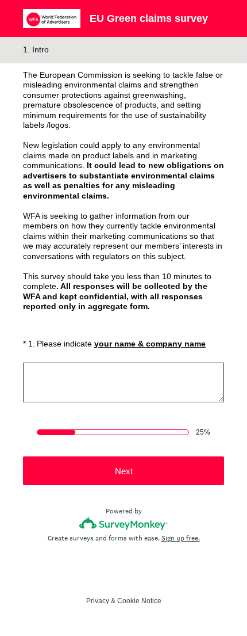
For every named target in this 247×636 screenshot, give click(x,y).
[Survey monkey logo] (123, 523)
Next (124, 471)
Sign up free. (180, 538)
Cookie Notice (139, 601)
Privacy (97, 601)
